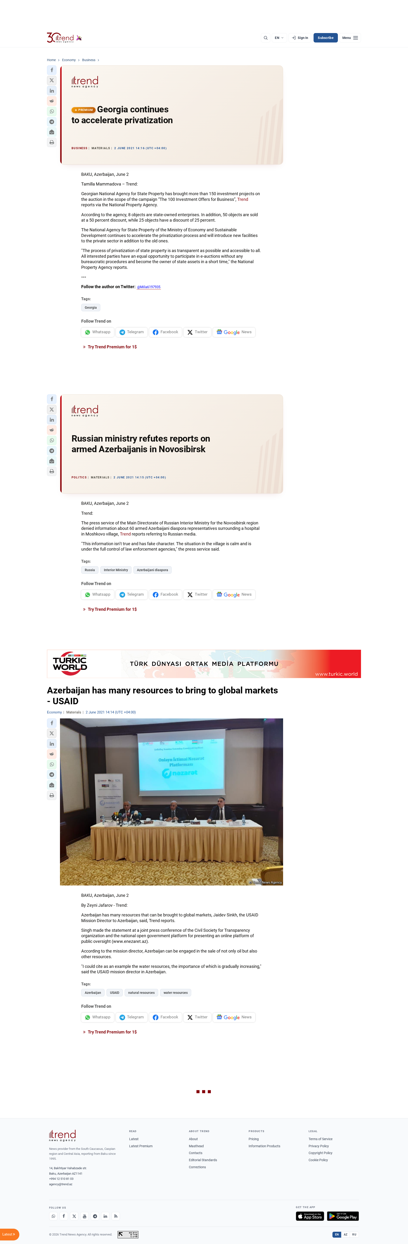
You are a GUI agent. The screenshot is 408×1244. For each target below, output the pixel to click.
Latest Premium (141, 1146)
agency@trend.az (60, 1184)
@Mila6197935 (148, 287)
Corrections (197, 1167)
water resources (176, 993)
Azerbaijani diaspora (152, 570)
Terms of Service (320, 1139)
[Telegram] (95, 1216)
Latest (134, 1139)
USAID (114, 993)
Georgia (91, 307)
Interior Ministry (116, 570)
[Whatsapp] (53, 1216)
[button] (51, 70)
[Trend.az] (64, 38)
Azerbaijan (93, 993)
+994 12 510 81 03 (61, 1179)
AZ (346, 1234)
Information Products (264, 1146)
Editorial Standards (203, 1160)
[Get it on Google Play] (343, 1216)
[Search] (265, 37)
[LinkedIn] (105, 1216)
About (193, 1139)
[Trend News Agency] (62, 1136)
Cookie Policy (318, 1160)
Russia (90, 570)
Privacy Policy (319, 1146)
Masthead (196, 1146)
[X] (74, 1216)
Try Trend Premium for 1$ (112, 346)
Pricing (254, 1139)
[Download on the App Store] (310, 1216)
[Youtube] (84, 1216)
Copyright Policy (320, 1153)
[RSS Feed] (115, 1216)
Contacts (195, 1153)
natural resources (141, 993)
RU (354, 1234)
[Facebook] (64, 1216)
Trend (242, 199)
